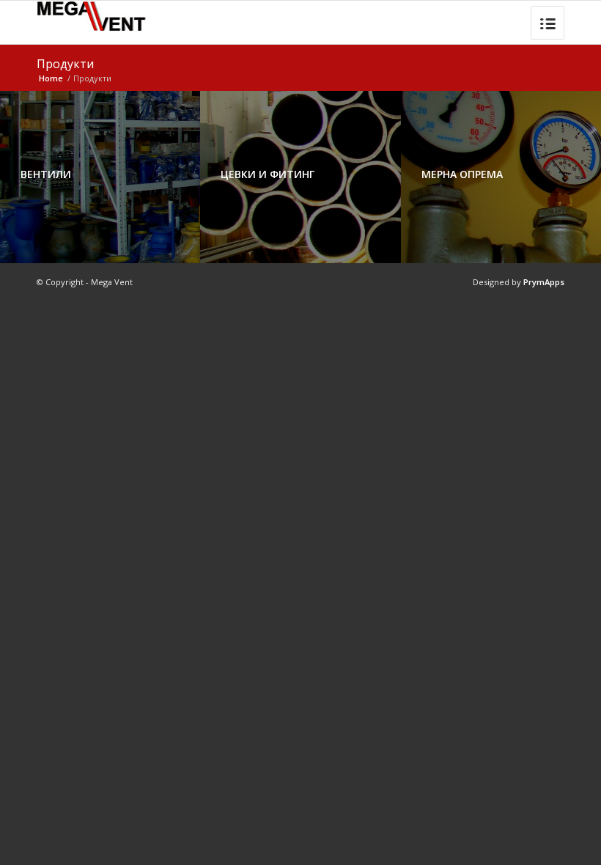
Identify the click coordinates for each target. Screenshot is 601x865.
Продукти (65, 64)
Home (51, 78)
